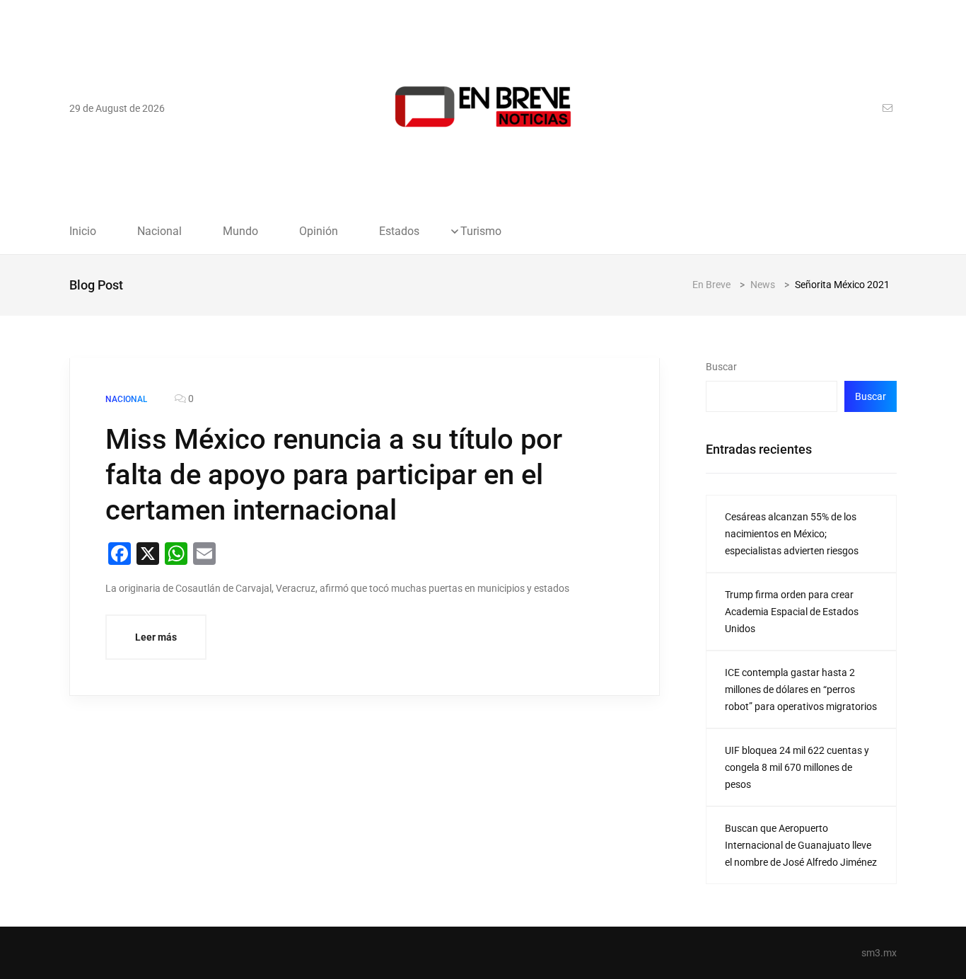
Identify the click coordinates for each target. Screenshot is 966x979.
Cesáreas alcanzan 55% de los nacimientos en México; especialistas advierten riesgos (792, 533)
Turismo (480, 231)
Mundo (240, 231)
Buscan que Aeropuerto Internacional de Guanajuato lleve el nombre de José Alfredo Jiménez (801, 845)
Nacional (159, 231)
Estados (399, 231)
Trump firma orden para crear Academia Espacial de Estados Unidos (792, 611)
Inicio (82, 231)
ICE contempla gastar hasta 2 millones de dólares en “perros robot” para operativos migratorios (801, 689)
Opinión (318, 231)
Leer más (156, 637)
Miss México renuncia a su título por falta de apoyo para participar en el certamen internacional (333, 475)
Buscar (721, 366)
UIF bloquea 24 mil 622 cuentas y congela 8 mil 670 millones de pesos (797, 767)
